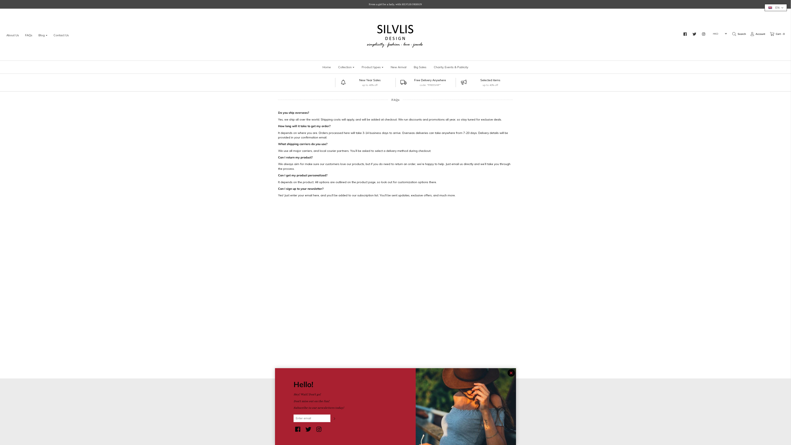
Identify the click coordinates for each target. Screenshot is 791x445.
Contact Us (61, 35)
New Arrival (398, 67)
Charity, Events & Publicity (451, 67)
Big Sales (420, 67)
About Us (12, 35)
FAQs (28, 35)
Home (327, 67)
